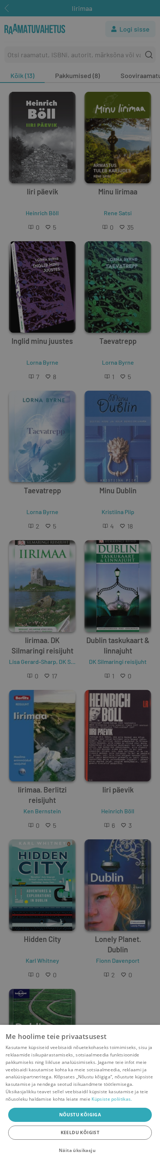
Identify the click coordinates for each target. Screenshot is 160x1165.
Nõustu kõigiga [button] (80, 1114)
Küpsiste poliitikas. (112, 1099)
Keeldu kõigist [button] (80, 1132)
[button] (80, 1150)
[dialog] (80, 1095)
